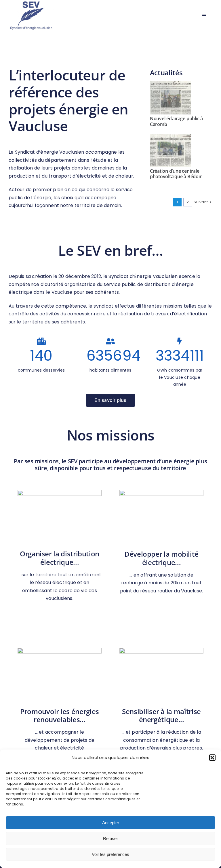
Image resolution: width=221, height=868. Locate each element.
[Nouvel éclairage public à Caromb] (170, 98)
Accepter (110, 822)
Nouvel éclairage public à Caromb (176, 121)
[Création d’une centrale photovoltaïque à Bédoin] (170, 150)
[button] (212, 757)
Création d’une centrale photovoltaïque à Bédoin (176, 174)
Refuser (110, 838)
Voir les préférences (110, 854)
